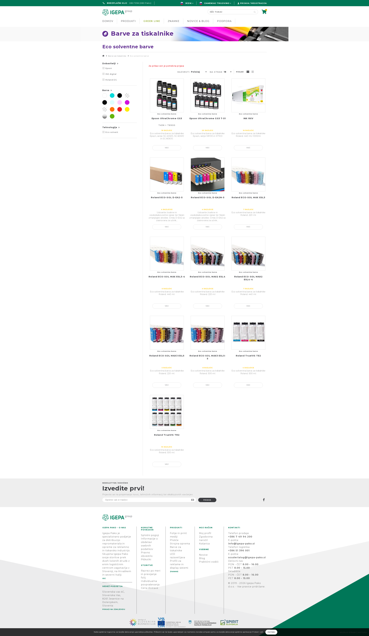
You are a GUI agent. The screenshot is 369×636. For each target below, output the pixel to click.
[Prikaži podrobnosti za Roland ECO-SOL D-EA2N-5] (208, 174)
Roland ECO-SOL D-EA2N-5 (207, 197)
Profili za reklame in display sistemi (179, 564)
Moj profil (205, 533)
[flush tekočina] (127, 95)
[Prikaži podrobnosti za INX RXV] (248, 95)
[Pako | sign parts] (184, 517)
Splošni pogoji (150, 535)
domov (107, 21)
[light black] (104, 102)
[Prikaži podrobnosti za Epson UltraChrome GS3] (167, 95)
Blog (202, 558)
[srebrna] (104, 116)
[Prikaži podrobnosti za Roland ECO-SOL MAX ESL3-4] (167, 254)
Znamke (174, 21)
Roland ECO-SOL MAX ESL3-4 (167, 276)
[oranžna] (112, 109)
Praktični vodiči (209, 561)
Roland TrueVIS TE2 (248, 355)
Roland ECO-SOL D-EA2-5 (167, 197)
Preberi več (257, 632)
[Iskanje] (255, 11)
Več (167, 148)
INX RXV (248, 118)
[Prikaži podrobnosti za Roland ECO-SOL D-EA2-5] (167, 174)
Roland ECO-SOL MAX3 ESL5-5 (208, 357)
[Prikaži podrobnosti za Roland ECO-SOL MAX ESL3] (248, 174)
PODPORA (224, 21)
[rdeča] (119, 109)
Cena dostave (149, 588)
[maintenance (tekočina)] (104, 109)
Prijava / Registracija (253, 3)
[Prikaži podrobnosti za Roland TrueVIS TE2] (248, 333)
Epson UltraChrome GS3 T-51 (208, 118)
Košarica (204, 543)
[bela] (104, 95)
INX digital (111, 74)
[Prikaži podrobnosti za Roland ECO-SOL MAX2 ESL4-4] (248, 254)
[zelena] (112, 116)
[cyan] (112, 95)
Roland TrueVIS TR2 (167, 435)
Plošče (174, 540)
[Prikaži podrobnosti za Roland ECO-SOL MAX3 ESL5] (167, 333)
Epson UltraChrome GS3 (167, 118)
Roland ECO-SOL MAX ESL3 (248, 197)
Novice (203, 554)
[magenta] (127, 102)
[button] (198, 72)
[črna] (119, 95)
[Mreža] (248, 72)
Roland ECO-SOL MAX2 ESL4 (207, 276)
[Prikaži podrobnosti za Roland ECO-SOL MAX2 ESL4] (208, 254)
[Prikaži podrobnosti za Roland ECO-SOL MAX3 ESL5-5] (208, 333)
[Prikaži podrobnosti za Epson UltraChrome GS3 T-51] (208, 95)
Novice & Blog (198, 21)
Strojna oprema (180, 543)
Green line (151, 21)
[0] (264, 13)
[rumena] (127, 109)
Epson (109, 68)
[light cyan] (112, 102)
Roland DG (111, 80)
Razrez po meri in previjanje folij (150, 574)
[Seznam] (253, 72)
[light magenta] (119, 102)
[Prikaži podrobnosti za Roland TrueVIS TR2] (167, 412)
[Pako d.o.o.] (103, 56)
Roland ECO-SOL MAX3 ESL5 (166, 355)
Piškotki (146, 559)
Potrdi (271, 632)
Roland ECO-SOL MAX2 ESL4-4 (248, 278)
